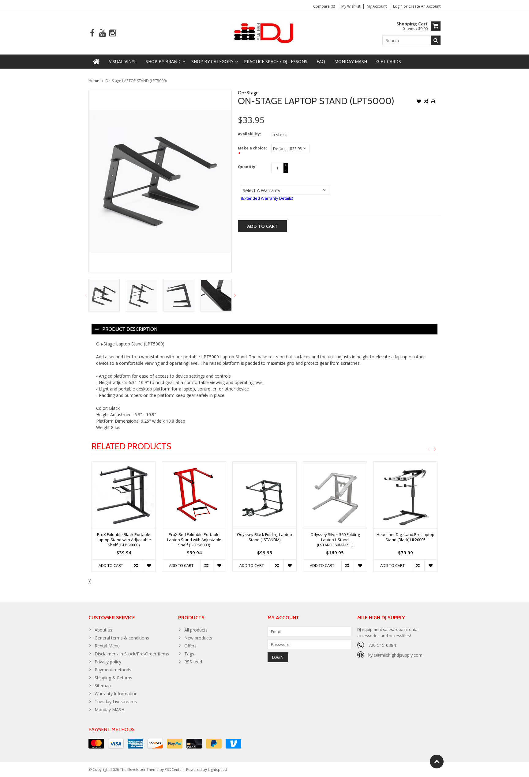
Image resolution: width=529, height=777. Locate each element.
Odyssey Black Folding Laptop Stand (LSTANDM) (264, 537)
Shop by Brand (163, 61)
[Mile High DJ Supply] (264, 33)
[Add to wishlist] (419, 102)
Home (93, 80)
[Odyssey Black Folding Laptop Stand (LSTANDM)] (264, 495)
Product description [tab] (129, 329)
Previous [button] (85, 295)
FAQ (321, 61)
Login (398, 6)
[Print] (433, 102)
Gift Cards (388, 61)
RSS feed (193, 662)
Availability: (249, 134)
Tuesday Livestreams (116, 701)
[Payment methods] (96, 744)
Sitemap (103, 685)
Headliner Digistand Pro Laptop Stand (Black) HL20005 (405, 537)
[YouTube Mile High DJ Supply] (102, 33)
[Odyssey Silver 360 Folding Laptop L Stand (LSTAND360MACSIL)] (335, 495)
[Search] (436, 40)
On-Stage (248, 93)
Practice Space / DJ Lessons (275, 61)
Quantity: (247, 166)
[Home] (96, 61)
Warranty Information (116, 693)
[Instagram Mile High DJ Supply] (112, 33)
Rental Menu (107, 646)
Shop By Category (212, 61)
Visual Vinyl (123, 61)
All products (196, 630)
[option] (104, 295)
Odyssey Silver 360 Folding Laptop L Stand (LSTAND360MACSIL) (335, 540)
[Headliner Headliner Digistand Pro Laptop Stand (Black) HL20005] (405, 495)
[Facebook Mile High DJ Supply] (92, 33)
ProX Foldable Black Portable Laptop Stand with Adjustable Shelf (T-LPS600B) (124, 540)
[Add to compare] (426, 102)
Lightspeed (217, 769)
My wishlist (350, 6)
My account (377, 6)
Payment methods (113, 670)
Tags (189, 654)
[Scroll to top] (437, 761)
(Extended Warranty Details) (267, 198)
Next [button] (235, 295)
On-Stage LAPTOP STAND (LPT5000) (136, 80)
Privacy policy (108, 662)
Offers (190, 646)
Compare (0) (324, 6)
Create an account (424, 6)
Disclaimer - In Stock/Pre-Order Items (132, 654)
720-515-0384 (382, 645)
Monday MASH (350, 61)
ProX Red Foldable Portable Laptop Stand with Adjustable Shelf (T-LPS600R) (194, 540)
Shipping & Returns (113, 678)
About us (103, 630)
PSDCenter (174, 769)
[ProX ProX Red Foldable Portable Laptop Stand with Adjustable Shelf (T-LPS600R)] (194, 495)
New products (198, 638)
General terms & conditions (122, 638)
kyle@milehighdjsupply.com (395, 655)
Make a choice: (252, 150)
